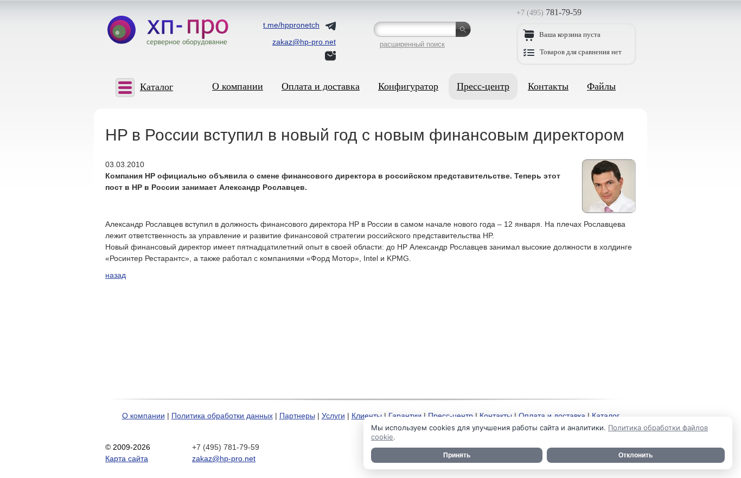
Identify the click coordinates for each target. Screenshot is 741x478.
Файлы (601, 86)
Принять (456, 455)
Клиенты (367, 415)
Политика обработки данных (222, 415)
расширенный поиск (412, 44)
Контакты (548, 86)
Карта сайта (126, 458)
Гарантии (404, 415)
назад (115, 275)
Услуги (333, 415)
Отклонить (635, 455)
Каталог (605, 415)
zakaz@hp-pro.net (223, 458)
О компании (237, 86)
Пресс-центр (483, 86)
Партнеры (297, 415)
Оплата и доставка (321, 86)
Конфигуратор (408, 86)
